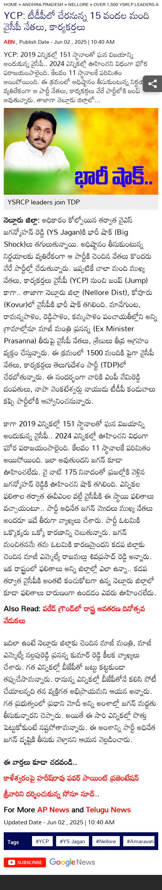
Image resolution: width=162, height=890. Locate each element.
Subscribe (29, 862)
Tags (13, 842)
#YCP (42, 841)
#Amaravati (140, 841)
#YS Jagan (72, 841)
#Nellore (106, 841)
